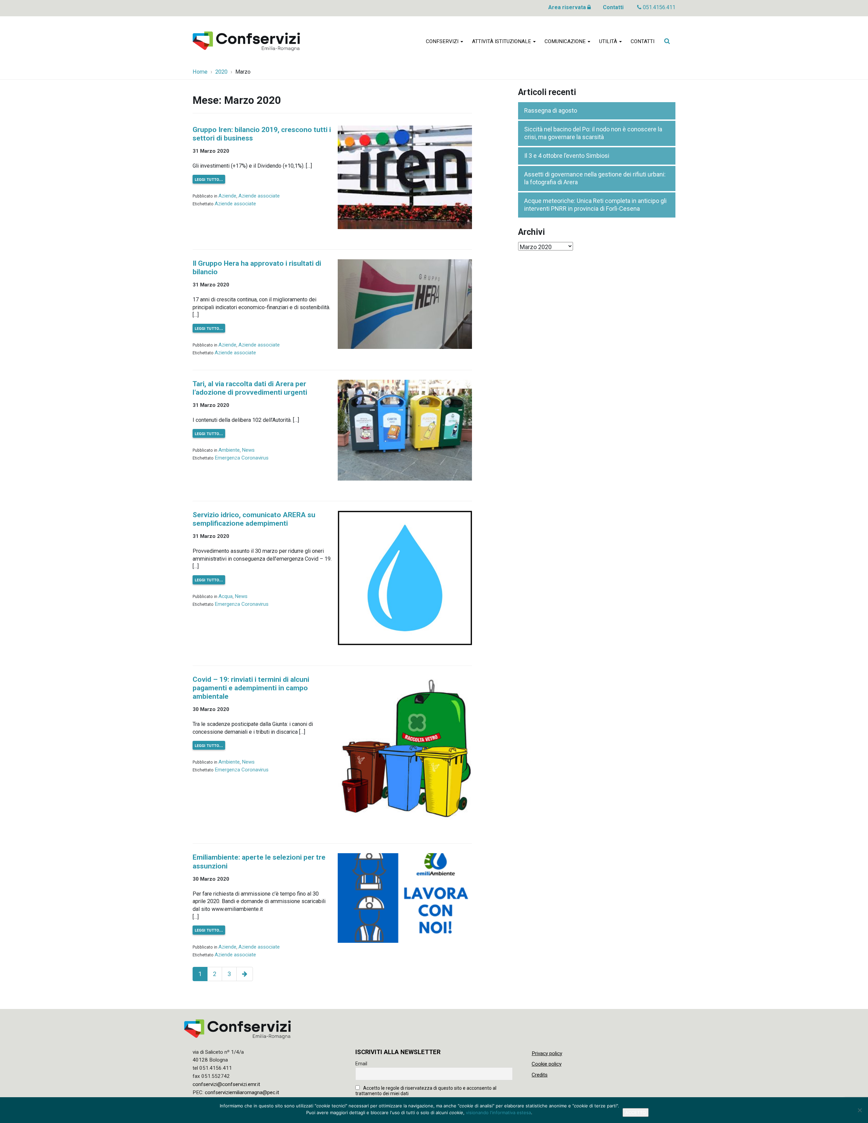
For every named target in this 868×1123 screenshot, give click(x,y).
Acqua (225, 596)
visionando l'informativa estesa (498, 1112)
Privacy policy (547, 1053)
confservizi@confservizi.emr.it (226, 1084)
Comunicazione (566, 41)
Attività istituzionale (502, 41)
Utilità (608, 41)
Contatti (613, 7)
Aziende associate (259, 196)
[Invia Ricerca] (667, 41)
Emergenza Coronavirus (242, 458)
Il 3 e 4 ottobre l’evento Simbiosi (566, 155)
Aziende (227, 196)
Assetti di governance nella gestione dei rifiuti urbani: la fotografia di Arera (595, 178)
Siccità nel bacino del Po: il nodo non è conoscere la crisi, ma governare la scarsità (593, 133)
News (248, 450)
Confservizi (443, 41)
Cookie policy (546, 1064)
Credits (540, 1075)
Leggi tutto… (209, 179)
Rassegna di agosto (550, 110)
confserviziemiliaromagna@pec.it (242, 1092)
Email (361, 1063)
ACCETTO (635, 1112)
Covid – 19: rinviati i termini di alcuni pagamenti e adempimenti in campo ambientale (251, 687)
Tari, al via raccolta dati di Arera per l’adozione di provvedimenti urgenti (250, 388)
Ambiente (229, 450)
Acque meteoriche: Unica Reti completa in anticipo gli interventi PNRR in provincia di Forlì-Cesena (595, 204)
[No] (859, 1110)
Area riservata (567, 7)
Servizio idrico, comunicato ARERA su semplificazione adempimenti (254, 519)
